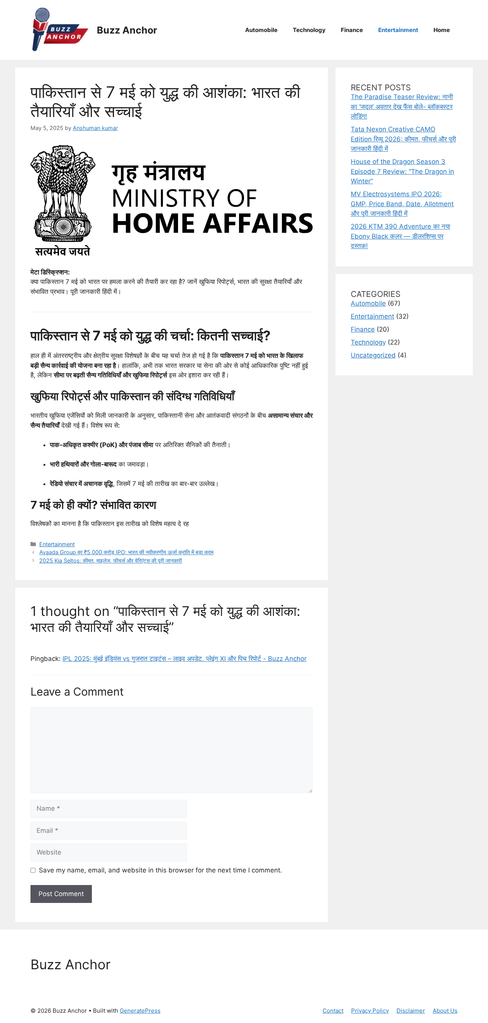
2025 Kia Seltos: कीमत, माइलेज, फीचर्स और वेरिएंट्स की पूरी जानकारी (110, 560)
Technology (309, 30)
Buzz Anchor (127, 30)
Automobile (261, 30)
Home (441, 30)
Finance (352, 30)
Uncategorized (373, 355)
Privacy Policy (370, 1010)
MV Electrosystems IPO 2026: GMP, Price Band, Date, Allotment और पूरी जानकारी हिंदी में (402, 203)
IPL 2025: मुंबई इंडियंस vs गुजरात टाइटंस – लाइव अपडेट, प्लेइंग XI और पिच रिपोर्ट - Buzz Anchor (185, 658)
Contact (333, 1010)
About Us (445, 1010)
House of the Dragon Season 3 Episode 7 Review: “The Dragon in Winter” (402, 171)
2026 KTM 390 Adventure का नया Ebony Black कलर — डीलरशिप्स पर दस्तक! (400, 236)
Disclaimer (410, 1010)
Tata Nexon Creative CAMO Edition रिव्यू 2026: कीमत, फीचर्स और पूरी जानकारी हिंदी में (403, 138)
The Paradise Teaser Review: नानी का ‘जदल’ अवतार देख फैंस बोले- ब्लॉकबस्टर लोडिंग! (402, 106)
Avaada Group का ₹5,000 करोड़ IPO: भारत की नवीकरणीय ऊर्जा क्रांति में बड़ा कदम (126, 552)
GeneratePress (140, 1010)
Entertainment (398, 30)
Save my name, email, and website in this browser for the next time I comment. (160, 870)
